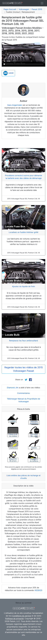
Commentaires (23, 393)
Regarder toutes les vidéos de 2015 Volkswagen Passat (23, 369)
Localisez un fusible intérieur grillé (23, 232)
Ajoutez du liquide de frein (23, 286)
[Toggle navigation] (42, 3)
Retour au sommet (23, 603)
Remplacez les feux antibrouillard (23, 340)
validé (10, 73)
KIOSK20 (38, 590)
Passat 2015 (37, 9)
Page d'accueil (10, 9)
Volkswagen (24, 9)
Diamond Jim (12, 387)
